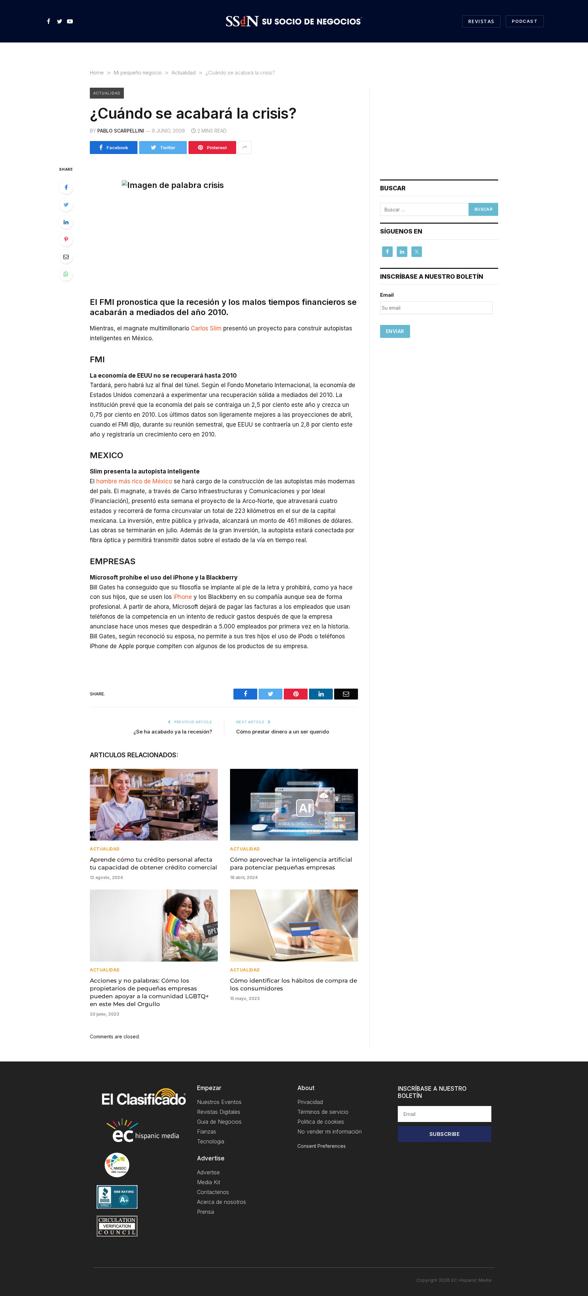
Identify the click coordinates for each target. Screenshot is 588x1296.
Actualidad (106, 93)
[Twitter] (66, 204)
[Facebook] (66, 187)
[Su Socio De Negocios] (294, 21)
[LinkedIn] (66, 222)
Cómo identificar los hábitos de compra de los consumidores (293, 984)
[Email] (66, 256)
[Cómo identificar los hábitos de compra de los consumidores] (294, 925)
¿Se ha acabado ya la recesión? (172, 731)
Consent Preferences (321, 1146)
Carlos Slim (206, 328)
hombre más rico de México (134, 481)
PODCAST (525, 21)
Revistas (481, 21)
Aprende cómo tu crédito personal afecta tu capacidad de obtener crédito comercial (153, 863)
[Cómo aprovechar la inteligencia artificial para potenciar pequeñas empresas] (294, 805)
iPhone (183, 596)
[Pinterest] (66, 239)
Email (387, 295)
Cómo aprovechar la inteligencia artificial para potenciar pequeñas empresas (291, 863)
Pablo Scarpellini (120, 131)
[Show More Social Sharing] (244, 147)
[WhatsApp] (66, 274)
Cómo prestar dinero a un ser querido (282, 731)
